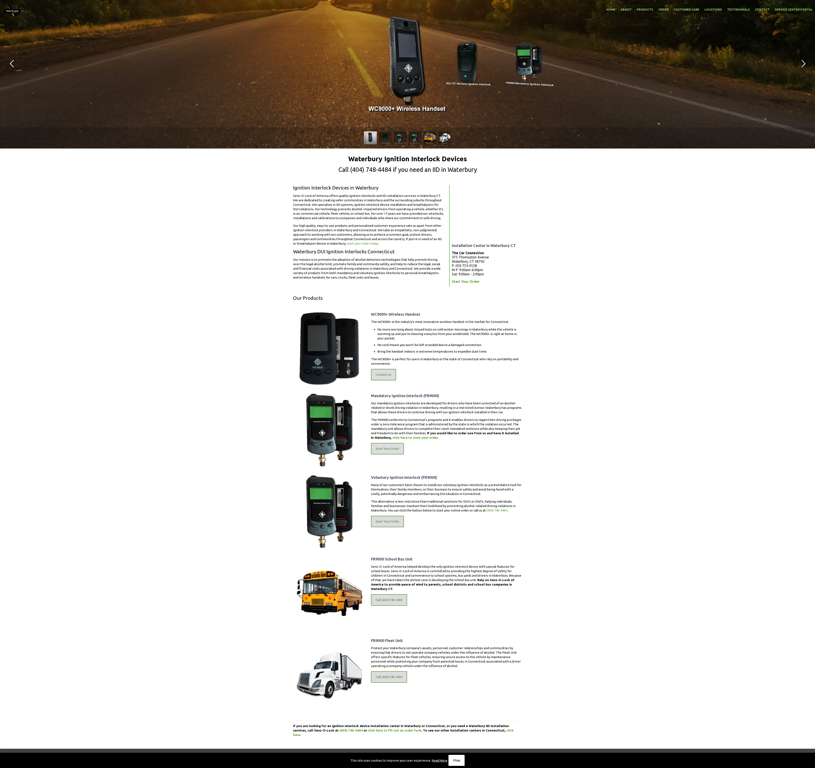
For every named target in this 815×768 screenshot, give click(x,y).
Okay (456, 760)
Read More (439, 760)
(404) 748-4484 (370, 169)
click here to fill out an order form (394, 730)
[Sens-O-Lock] (12, 9)
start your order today (362, 243)
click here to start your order (415, 437)
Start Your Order (466, 281)
